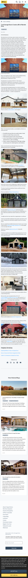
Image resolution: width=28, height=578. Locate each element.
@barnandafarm (11, 109)
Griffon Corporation (7, 512)
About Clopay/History (8, 507)
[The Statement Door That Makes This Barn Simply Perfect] (14, 388)
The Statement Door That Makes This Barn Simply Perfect (13, 398)
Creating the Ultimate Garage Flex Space (11, 433)
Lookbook (5, 518)
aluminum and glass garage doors (14, 225)
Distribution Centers (7, 522)
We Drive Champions (7, 508)
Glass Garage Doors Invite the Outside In (11, 477)
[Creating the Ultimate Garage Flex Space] (14, 423)
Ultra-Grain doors (23, 108)
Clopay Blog (5, 516)
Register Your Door (7, 524)
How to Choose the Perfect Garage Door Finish (10, 353)
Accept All (14, 571)
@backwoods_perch (12, 209)
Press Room (5, 514)
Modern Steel (9, 341)
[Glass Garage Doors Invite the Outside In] (14, 467)
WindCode (5, 527)
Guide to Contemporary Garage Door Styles (10, 355)
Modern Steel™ (4, 298)
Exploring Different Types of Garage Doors (9, 350)
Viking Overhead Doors (14, 191)
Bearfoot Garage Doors (16, 316)
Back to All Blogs (6, 21)
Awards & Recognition (8, 510)
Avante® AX (20, 165)
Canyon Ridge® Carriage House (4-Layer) (9, 297)
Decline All (14, 575)
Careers (4, 520)
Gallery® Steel (16, 108)
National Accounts (7, 525)
